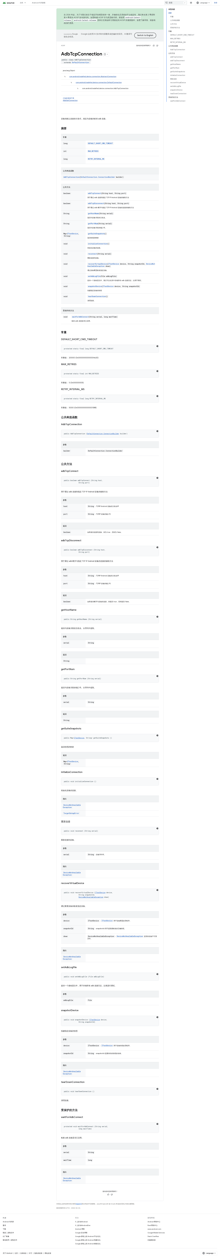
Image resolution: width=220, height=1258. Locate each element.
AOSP (63, 46)
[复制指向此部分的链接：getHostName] (78, 610)
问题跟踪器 (152, 1240)
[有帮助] (153, 45)
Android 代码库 (8, 1222)
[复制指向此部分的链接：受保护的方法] (80, 1110)
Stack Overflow (153, 1236)
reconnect (92, 254)
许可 (30, 1253)
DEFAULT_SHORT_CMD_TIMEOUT (100, 143)
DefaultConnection (80, 62)
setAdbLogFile (94, 276)
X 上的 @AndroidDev (82, 1225)
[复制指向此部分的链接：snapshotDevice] (80, 1010)
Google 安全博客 (81, 1233)
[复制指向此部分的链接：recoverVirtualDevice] (86, 883)
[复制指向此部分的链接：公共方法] (74, 464)
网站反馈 (48, 1253)
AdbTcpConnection (71, 177)
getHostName (93, 213)
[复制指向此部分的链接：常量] (69, 332)
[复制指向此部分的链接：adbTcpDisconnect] (83, 540)
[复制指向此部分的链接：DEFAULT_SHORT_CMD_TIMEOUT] (99, 339)
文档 (21, 3)
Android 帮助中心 (154, 1222)
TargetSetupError (71, 813)
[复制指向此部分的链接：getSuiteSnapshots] (83, 728)
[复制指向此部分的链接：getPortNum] (77, 669)
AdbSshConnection (70, 100)
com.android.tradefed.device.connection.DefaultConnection (99, 82)
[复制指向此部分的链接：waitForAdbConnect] (85, 1117)
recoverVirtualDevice (97, 264)
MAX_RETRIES (93, 151)
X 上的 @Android (81, 1222)
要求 (4, 1225)
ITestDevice (72, 234)
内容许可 (79, 1204)
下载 (4, 1229)
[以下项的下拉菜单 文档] (26, 2)
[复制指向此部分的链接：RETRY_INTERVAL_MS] (86, 389)
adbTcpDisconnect (96, 203)
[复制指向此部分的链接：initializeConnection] (84, 772)
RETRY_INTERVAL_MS (96, 159)
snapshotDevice (95, 286)
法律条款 (23, 1253)
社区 (16, 1253)
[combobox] (175, 3)
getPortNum (93, 223)
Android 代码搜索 (38, 3)
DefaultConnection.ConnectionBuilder (98, 177)
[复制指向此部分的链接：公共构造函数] (80, 417)
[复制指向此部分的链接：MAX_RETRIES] (78, 364)
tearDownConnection (97, 296)
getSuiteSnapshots (96, 234)
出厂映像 (6, 1236)
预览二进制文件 (8, 1233)
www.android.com (154, 1229)
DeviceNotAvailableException (91, 897)
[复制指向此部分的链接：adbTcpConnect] (80, 471)
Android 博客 (80, 1229)
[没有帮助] (157, 45)
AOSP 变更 (68, 23)
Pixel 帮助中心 (153, 1225)
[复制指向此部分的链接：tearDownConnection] (86, 1082)
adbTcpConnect (94, 193)
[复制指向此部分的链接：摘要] (69, 128)
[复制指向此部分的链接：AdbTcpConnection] (84, 424)
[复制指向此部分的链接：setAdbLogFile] (79, 967)
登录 (215, 3)
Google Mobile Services (156, 1233)
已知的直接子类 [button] (70, 99)
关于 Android (7, 1253)
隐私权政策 (38, 1253)
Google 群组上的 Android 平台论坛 (87, 1236)
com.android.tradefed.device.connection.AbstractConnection (92, 76)
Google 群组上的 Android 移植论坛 (87, 1244)
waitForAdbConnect (80, 317)
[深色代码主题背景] (157, 346)
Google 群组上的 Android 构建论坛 (87, 1240)
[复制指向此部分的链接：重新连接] (72, 821)
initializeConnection (97, 244)
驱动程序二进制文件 (10, 1240)
